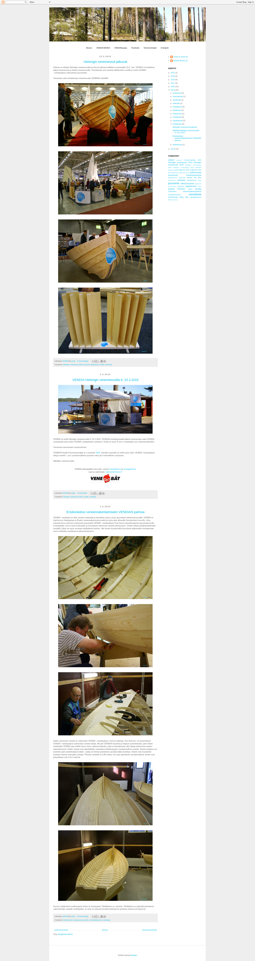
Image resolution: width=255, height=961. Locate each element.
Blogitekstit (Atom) (65, 934)
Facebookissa (115, 469)
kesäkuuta (177, 110)
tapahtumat (95, 364)
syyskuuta (177, 100)
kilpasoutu (175, 172)
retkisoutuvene (187, 183)
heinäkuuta (177, 107)
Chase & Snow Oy (180, 57)
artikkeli (171, 160)
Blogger (134, 955)
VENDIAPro (172, 191)
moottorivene (191, 180)
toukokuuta (177, 114)
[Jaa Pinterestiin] (104, 361)
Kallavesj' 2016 (195, 170)
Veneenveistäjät (150, 48)
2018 (173, 80)
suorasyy (180, 186)
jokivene (171, 170)
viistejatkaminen (195, 197)
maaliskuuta (178, 121)
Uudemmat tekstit (61, 930)
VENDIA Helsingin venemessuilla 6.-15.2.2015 (105, 380)
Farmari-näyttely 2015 (192, 160)
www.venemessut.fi (114, 472)
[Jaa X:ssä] (99, 361)
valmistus (181, 189)
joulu (176, 170)
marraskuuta (178, 96)
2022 (173, 73)
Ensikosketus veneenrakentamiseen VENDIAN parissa (105, 512)
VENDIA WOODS (103, 48)
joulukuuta (177, 93)
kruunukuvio (77, 920)
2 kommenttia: (82, 493)
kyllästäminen (172, 177)
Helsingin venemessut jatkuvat (105, 62)
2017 (173, 83)
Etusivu (89, 48)
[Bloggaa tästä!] (96, 361)
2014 (173, 149)
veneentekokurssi (95, 920)
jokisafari (198, 167)
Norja (199, 180)
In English (165, 48)
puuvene (87, 364)
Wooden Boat (173, 200)
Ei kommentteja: (83, 361)
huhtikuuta (177, 117)
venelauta (108, 364)
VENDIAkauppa (120, 48)
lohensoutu (172, 180)
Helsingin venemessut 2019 (183, 167)
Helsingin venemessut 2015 (73, 364)
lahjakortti (182, 177)
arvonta (179, 160)
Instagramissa (130, 469)
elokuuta (176, 103)
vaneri (190, 189)
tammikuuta (178, 145)
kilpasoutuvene (184, 172)
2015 (173, 90)
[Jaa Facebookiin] (101, 361)
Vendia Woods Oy (180, 61)
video (181, 197)
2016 (173, 87)
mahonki (181, 180)
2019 (173, 76)
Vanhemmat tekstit (149, 930)
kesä (169, 172)
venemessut (173, 197)
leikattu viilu (192, 177)
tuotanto (171, 189)
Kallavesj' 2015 (184, 170)
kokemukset (67, 920)
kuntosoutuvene (193, 175)
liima (199, 177)
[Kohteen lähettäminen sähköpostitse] (93, 361)
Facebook (135, 48)
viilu (186, 197)
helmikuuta (177, 124)
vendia (101, 364)
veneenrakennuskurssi (192, 191)
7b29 (98, 453)
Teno (199, 186)
